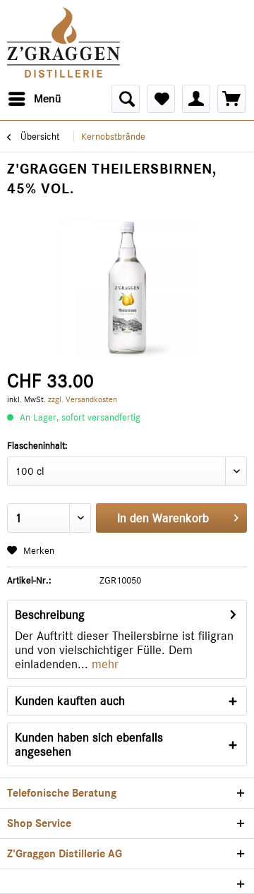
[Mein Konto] (196, 99)
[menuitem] (34, 99)
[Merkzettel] (161, 99)
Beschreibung (50, 615)
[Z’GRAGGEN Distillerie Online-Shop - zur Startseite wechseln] (63, 42)
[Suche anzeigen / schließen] (125, 99)
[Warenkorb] (231, 99)
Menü (47, 98)
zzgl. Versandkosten (82, 399)
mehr (103, 664)
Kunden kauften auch (70, 701)
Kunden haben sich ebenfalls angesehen (89, 744)
